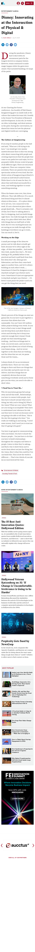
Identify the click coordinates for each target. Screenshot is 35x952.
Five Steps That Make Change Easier (21, 721)
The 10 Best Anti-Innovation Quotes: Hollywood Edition (12, 525)
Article (4, 517)
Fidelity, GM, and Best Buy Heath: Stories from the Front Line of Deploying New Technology (22, 694)
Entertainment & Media (9, 11)
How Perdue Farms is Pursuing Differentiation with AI (22, 702)
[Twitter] (7, 44)
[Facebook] (11, 44)
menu (28, 3)
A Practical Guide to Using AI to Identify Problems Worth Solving (21, 712)
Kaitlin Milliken (7, 38)
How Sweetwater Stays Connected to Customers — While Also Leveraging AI (21, 731)
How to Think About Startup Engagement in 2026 (21, 740)
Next (33, 845)
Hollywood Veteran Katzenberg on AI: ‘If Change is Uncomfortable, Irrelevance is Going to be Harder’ (16, 586)
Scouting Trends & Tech (9, 473)
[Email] (15, 44)
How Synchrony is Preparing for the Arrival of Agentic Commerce (22, 750)
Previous (1, 845)
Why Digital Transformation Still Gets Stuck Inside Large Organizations (21, 760)
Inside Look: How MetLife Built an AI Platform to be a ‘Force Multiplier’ (22, 674)
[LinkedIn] (3, 44)
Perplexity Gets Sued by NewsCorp (15, 643)
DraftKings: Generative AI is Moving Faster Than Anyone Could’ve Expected (21, 683)
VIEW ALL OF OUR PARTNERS (17, 857)
